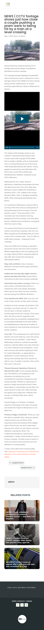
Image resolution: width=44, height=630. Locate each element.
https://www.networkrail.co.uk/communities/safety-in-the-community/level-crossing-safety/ (21, 454)
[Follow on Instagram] (26, 605)
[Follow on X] (22, 605)
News (16, 36)
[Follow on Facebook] (17, 605)
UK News (22, 36)
